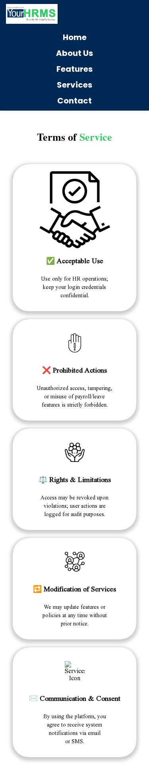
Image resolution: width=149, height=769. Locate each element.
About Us (74, 53)
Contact (74, 100)
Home (75, 37)
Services (74, 84)
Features (74, 69)
